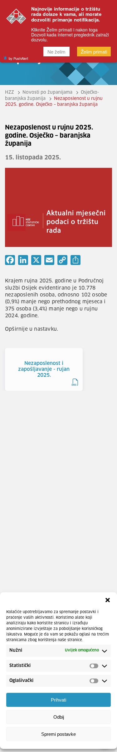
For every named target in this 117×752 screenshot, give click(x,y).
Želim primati (94, 51)
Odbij (58, 717)
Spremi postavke (58, 734)
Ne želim (56, 51)
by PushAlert (18, 58)
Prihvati (58, 699)
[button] (108, 600)
